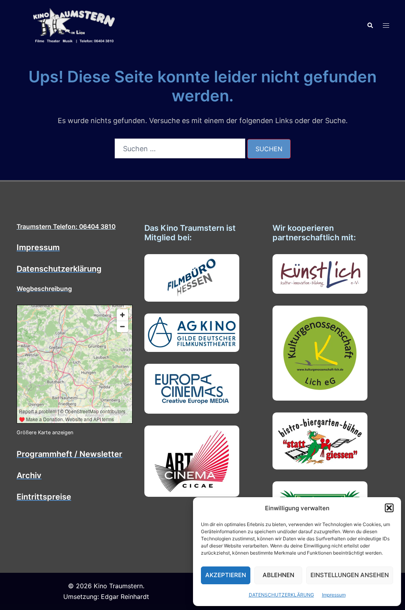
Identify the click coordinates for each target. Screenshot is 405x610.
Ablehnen (278, 575)
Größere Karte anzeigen (45, 432)
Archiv (29, 475)
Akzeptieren (225, 575)
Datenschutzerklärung (59, 269)
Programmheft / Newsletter (69, 454)
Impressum (334, 595)
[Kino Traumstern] (74, 25)
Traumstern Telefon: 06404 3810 (66, 226)
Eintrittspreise (44, 497)
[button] (389, 508)
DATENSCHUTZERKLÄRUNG (281, 595)
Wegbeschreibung (44, 289)
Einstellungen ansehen (349, 575)
